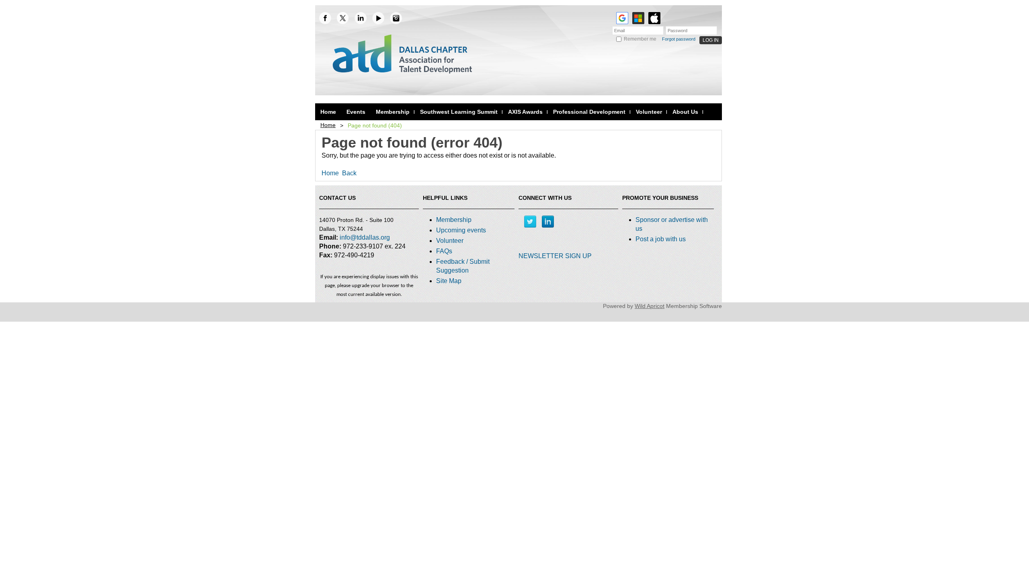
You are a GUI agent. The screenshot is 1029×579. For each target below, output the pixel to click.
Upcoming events (461, 230)
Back (349, 173)
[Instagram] (396, 18)
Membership (453, 219)
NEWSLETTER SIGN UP (555, 256)
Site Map (448, 280)
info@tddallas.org (365, 237)
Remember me (640, 39)
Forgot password (678, 39)
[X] (343, 18)
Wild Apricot (649, 306)
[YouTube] (378, 18)
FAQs (444, 251)
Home (328, 125)
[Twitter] (530, 222)
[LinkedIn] (361, 18)
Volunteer (449, 240)
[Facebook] (325, 18)
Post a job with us (660, 239)
